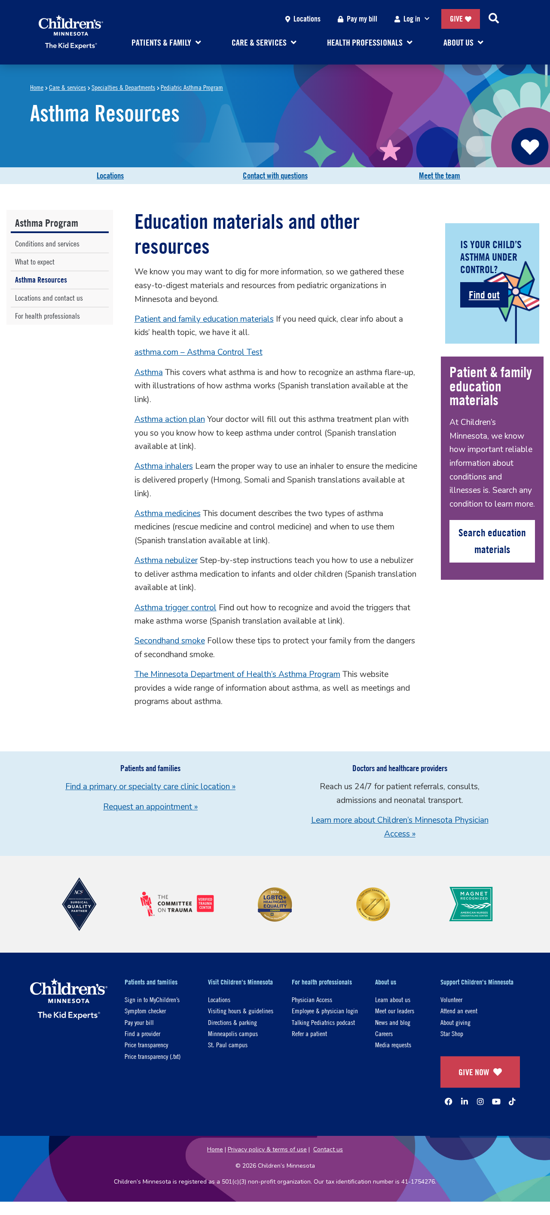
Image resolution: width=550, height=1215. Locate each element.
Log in (411, 19)
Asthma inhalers (163, 466)
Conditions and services (47, 243)
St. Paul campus (228, 1044)
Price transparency (146, 1044)
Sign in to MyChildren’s (152, 999)
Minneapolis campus (233, 1033)
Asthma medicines (167, 513)
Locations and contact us (49, 297)
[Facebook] (448, 1101)
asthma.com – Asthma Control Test (198, 352)
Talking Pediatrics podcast (323, 1022)
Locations (307, 19)
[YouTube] (496, 1101)
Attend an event (458, 1010)
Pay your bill (139, 1022)
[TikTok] (512, 1101)
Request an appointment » (150, 806)
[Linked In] (464, 1101)
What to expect (35, 261)
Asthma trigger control (175, 607)
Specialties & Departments (123, 87)
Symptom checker (145, 1010)
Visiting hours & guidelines (240, 1010)
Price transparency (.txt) (152, 1056)
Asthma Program (46, 222)
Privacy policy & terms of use (267, 1149)
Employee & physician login (325, 1010)
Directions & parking (232, 1022)
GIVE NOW (473, 1072)
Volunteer (451, 999)
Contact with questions (275, 175)
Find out (484, 294)
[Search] (494, 19)
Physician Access (312, 999)
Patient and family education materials (204, 319)
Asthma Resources (41, 280)
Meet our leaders (394, 1010)
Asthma (148, 372)
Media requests (393, 1044)
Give (456, 19)
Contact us (328, 1149)
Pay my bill (362, 19)
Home (36, 87)
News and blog (392, 1022)
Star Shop (451, 1033)
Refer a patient (309, 1033)
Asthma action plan (169, 419)
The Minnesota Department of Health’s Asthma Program (237, 674)
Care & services (67, 87)
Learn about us (392, 999)
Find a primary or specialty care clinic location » (150, 786)
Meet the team (439, 175)
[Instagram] (480, 1101)
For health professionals (47, 315)
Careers (384, 1033)
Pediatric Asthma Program (192, 87)
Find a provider (142, 1033)
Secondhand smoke (169, 640)
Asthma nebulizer (166, 560)
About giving (455, 1022)
